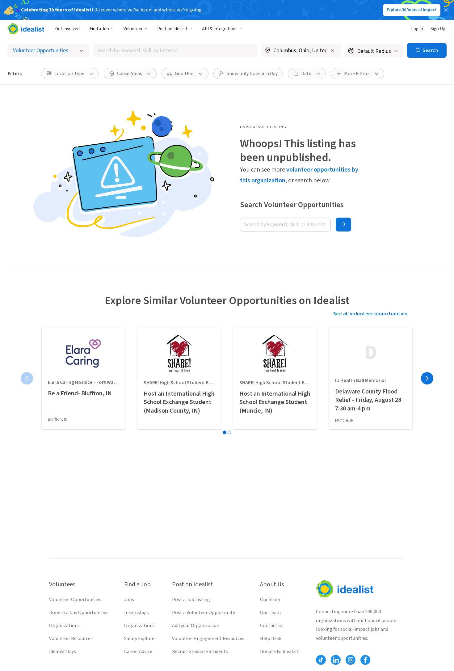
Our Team (270, 612)
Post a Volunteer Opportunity (203, 612)
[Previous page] (27, 378)
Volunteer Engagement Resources (208, 638)
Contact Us (272, 625)
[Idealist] (25, 28)
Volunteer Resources (71, 638)
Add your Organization (195, 625)
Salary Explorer (140, 638)
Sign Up (438, 29)
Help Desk (270, 638)
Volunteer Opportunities (75, 599)
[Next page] (427, 378)
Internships (136, 612)
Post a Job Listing (191, 599)
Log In (417, 29)
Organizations (64, 625)
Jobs (129, 599)
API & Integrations (220, 29)
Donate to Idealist (279, 651)
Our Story (270, 599)
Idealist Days (62, 651)
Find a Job (99, 29)
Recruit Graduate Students (200, 651)
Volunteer (133, 29)
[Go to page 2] (229, 432)
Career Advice (138, 651)
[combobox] (175, 50)
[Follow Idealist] (321, 660)
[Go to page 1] (224, 432)
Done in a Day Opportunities (78, 612)
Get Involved (67, 29)
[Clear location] (332, 50)
